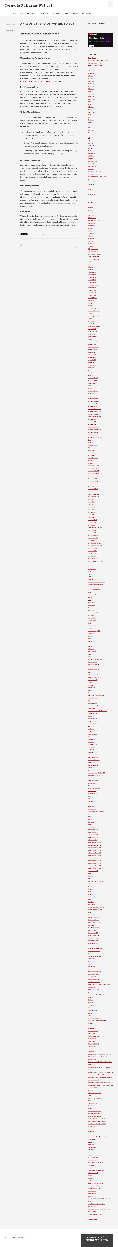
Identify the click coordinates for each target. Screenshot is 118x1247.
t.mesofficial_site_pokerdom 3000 (97, 1121)
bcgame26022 (92, 357)
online (89, 824)
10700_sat (91, 120)
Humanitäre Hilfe (92, 680)
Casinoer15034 (92, 533)
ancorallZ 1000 (92, 272)
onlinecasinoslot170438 (94, 863)
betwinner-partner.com (94, 411)
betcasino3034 (92, 383)
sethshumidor (92, 1038)
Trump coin (91, 1144)
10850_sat (91, 130)
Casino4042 (91, 514)
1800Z (89, 151)
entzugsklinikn (92, 615)
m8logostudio (92, 762)
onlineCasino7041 (93, 835)
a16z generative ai (93, 249)
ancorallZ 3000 (92, 295)
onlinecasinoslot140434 (94, 855)
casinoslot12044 (92, 551)
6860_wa (90, 207)
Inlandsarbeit (91, 708)
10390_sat (91, 94)
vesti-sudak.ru (92, 1160)
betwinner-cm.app (93, 401)
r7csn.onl (90, 1005)
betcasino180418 (93, 378)
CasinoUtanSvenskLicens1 (95, 561)
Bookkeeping (91, 453)
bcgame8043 (91, 362)
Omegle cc (91, 822)
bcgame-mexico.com (93, 347)
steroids (90, 1106)
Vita (14, 13)
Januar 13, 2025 (10, 24)
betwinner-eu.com (93, 406)
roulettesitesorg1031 (94, 1018)
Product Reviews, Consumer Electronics (99, 984)
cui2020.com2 (92, 587)
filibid (89, 623)
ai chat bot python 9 (93, 256)
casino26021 (91, 512)
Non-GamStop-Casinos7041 (96, 811)
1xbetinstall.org (92, 166)
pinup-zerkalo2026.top (94, 922)
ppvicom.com (91, 966)
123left (90, 148)
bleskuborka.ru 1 (92, 445)
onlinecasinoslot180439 (94, 865)
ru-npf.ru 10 (91, 1023)
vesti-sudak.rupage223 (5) (95, 1162)
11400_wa (90, 143)
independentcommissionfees (96, 695)
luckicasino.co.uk (92, 755)
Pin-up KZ (90, 894)
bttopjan (90, 463)
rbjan (89, 1007)
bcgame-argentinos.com (94, 342)
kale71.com (91, 729)
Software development (94, 1093)
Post (89, 961)
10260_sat (91, 89)
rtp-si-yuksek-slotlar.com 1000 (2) (97, 1020)
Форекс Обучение (93, 1219)
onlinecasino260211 (93, 829)
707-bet (90, 210)
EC (88, 607)
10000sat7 (91, 73)
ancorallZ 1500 (92, 280)
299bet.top (91, 184)
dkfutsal (90, 597)
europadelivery (92, 618)
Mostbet (90, 785)
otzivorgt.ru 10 (92, 876)
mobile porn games (93, 780)
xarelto (90, 1196)
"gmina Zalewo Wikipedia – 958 (96, 65)
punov (89, 992)
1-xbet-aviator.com (93, 71)
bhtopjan (90, 442)
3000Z (89, 189)
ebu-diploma (91, 605)
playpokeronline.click (93, 927)
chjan (89, 571)
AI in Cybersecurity (93, 259)
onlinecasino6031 (93, 832)
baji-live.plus (91, 321)
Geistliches (91, 649)
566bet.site (91, 202)
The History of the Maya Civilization (98, 1136)
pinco (89, 899)
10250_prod (91, 86)
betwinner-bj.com (93, 398)
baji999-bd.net (92, 323)
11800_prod (91, 145)
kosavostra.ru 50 (92, 744)
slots (89, 1049)
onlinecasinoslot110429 (94, 845)
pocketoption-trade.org (94, 951)
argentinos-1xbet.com (94, 311)
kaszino (90, 731)
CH (88, 566)
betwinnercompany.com (94, 429)
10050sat (90, 78)
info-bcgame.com (92, 703)
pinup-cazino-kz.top (93, 920)
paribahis (90, 884)
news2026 (91, 806)
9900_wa (90, 241)
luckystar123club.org (94, 760)
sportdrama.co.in (92, 1103)
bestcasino (91, 367)
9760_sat (90, 233)
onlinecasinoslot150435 (94, 858)
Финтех (90, 1217)
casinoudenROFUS (93, 558)
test (89, 1134)
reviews (90, 1015)
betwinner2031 (92, 419)
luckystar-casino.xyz (93, 757)
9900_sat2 (91, 238)
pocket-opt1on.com (93, 935)
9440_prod (91, 225)
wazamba (90, 1175)
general (90, 656)
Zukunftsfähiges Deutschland (96, 1204)
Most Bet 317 (92, 783)
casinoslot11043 (92, 548)
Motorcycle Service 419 (94, 788)
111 (89, 138)
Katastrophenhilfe (93, 734)
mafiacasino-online (93, 767)
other (89, 873)
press (89, 969)
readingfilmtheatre (93, 1010)
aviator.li (90, 318)
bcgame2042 (91, 352)
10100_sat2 (91, 81)
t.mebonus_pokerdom (94, 1113)
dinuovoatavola (92, 594)
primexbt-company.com (94, 971)
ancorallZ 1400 (92, 277)
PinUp (89, 912)
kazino (89, 736)
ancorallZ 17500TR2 (93, 287)
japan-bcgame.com (93, 721)
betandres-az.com (93, 373)
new (89, 798)
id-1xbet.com (91, 687)
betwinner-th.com (93, 414)
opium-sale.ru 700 (93, 871)
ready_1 (90, 1013)
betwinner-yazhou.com (94, 416)
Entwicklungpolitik (93, 613)
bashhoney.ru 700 (93, 331)
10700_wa (90, 122)
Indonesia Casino (93, 698)
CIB (89, 574)
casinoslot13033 (92, 556)
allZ (89, 264)
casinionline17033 (93, 476)
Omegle (90, 819)
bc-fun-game (91, 334)
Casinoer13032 (92, 530)
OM (89, 814)
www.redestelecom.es (94, 1188)
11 (88, 132)
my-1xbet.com (92, 791)
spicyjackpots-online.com (95, 1098)
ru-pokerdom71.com (93, 1026)
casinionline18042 (93, 478)
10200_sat (91, 83)
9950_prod (91, 243)
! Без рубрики (9, 30)
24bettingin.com (92, 182)
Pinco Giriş (91, 902)
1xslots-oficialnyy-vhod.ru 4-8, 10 (97, 176)
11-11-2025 (91, 135)
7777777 (90, 212)
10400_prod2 (91, 96)
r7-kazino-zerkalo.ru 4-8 (94, 995)
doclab (89, 600)
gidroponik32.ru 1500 (94, 664)
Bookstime (91, 455)
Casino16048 (91, 504)
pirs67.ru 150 (91, 925)
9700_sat (90, 231)
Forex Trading (92, 633)
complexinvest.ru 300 (94, 579)
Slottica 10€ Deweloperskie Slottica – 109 (100, 1054)
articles (90, 313)
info (89, 700)
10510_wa (90, 109)
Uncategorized (92, 1147)
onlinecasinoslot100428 (94, 842)
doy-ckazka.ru (91, 602)
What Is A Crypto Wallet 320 (96, 1183)
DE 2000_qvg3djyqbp (94, 589)
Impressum (86, 13)
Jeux (89, 726)
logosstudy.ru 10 (92, 752)
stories (90, 1108)
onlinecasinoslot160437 (94, 860)
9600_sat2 (91, 228)
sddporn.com (91, 1033)
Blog (22, 13)
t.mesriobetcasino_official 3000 (97, 1124)
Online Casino (92, 827)
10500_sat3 (91, 104)
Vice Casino (91, 1165)
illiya (89, 693)
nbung (89, 796)
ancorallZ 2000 (92, 290)
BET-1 (89, 370)
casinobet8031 (92, 525)
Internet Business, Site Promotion (97, 711)
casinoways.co (92, 564)
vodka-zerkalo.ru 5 (93, 1173)
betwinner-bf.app (93, 396)
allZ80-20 (90, 267)
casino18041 (91, 507)
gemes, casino (92, 651)
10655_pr (90, 117)
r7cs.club (90, 997)
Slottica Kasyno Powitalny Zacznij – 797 (99, 1082)
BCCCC (90, 339)
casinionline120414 (93, 471)
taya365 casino (92, 1126)
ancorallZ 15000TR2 (93, 285)
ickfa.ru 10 (90, 685)
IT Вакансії (91, 716)
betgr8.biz (90, 385)
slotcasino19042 (92, 1046)
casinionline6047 (92, 483)
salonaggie (91, 1028)
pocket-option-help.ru (94, 938)
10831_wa (90, 127)
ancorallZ (90, 269)
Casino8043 (91, 517)
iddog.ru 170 (91, 690)
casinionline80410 (93, 489)
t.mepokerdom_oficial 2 (94, 1116)
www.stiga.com (92, 1193)
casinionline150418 (93, 473)
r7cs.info (90, 1000)
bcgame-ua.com (92, 349)
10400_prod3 (91, 99)
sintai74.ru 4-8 (92, 1041)
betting (90, 388)
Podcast (56, 13)
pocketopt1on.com (93, 945)
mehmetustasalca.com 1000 (96, 775)
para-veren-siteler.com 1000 (96, 881)
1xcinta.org (91, 169)
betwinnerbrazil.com (93, 427)
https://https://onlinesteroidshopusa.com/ (37, 81)
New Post (90, 801)
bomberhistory (92, 450)
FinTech (90, 628)
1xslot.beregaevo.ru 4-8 (94, 174)
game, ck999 (91, 641)
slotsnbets (91, 1051)
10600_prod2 (91, 112)
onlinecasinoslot (92, 840)
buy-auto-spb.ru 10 (93, 465)
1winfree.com (91, 153)
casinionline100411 (93, 468)
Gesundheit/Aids (92, 662)
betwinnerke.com (93, 432)
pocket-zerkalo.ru (93, 940)
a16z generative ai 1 (93, 251)
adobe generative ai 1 (94, 254)
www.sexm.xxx (92, 1191)
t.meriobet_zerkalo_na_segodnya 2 (97, 1118)
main (89, 770)
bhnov (89, 440)
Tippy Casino (91, 1139)
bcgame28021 (92, 360)
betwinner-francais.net (94, 409)
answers (90, 305)
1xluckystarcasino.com (94, 171)
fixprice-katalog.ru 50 (94, 631)
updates (90, 1155)
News (89, 804)
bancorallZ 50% (92, 329)
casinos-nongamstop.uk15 (95, 545)
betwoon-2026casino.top (95, 437)
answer (90, 303)
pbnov (89, 886)
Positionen (32, 13)
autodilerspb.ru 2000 (94, 316)
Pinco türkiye (91, 904)
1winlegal (90, 158)
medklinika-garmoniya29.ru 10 (96, 773)
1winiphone (91, 156)
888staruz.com (92, 218)
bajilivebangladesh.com (94, 326)
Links (66, 13)
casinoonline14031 (93, 535)
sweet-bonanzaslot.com (94, 1111)
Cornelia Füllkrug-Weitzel (28, 5)
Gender (90, 654)
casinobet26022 (92, 522)
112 (89, 140)
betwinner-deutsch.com (94, 403)
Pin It (42, 234)
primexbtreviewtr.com (94, 982)
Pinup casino (91, 915)
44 (88, 197)
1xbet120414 (91, 163)
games (89, 644)
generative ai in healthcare (95, 659)
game (89, 638)
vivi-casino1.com (92, 1167)
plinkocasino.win (92, 930)
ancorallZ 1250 (92, 274)
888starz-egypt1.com (94, 220)
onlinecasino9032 (93, 837)
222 (89, 179)
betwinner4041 (92, 422)
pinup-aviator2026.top (94, 917)
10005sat (90, 76)
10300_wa (90, 91)
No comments (92, 809)
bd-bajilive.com (92, 365)
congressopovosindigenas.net (96, 582)
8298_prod (91, 215)
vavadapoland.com (93, 1157)
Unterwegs (44, 13)
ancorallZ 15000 (92, 282)
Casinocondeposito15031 (95, 527)
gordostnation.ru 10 (93, 667)
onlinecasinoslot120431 (94, 850)
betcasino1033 (92, 375)
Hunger (90, 682)
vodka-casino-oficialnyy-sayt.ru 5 (97, 1170)
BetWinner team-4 (93, 391)
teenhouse (91, 1131)
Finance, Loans (92, 625)
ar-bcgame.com (92, 308)
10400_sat (91, 102)
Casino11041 (91, 502)
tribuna (90, 1142)
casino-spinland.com (93, 496)
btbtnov (90, 460)
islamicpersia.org (92, 713)
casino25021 (91, 509)
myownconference (93, 793)
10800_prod (91, 125)
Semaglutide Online (93, 1036)
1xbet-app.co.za (92, 161)
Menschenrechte (93, 778)
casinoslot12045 (92, 553)
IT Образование (92, 718)
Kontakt (75, 13)
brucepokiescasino (93, 458)
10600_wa (90, 114)
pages (89, 878)
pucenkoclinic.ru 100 (93, 989)
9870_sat (90, 236)
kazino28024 (91, 739)
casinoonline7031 (93, 540)
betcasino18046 (92, 380)
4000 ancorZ (91, 194)
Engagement (91, 610)
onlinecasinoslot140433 (94, 853)
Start (7, 13)
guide (89, 672)
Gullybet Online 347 (93, 674)
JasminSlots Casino (93, 724)
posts (89, 964)
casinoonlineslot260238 (94, 543)
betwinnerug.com (93, 434)
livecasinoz (91, 749)
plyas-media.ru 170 (93, 933)
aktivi (89, 262)
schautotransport (93, 1031)
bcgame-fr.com (92, 344)
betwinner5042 (92, 424)
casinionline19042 (93, 481)
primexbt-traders (92, 976)
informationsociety (93, 705)
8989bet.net (91, 223)
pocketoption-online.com (95, 948)
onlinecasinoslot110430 (94, 847)
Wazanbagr (91, 1178)
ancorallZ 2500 (92, 292)
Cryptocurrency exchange (95, 584)
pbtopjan (90, 889)
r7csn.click (91, 1002)
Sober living (91, 1090)
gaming (90, 646)
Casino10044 (91, 499)
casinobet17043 (92, 520)
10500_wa (90, 107)
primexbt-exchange (93, 974)
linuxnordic (91, 747)
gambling (90, 636)
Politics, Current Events (94, 956)
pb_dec (90, 891)
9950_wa (90, 246)
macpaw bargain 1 (93, 765)
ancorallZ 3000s (92, 298)
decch (89, 592)
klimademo (91, 742)
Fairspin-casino (92, 620)
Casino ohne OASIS (93, 494)
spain (89, 1095)
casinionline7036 (92, 486)
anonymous (91, 300)
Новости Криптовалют (94, 1214)
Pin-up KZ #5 (91, 896)
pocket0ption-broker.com (95, 943)
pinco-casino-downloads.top (96, 907)
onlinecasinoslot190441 (94, 868)
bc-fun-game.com (93, 336)
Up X (89, 1152)
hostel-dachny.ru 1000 (94, 677)
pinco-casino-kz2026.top (95, 909)
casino (89, 491)
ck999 (89, 576)
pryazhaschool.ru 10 (93, 987)
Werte (89, 1180)
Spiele (89, 1100)
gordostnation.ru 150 (94, 669)
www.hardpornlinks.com (94, 1186)
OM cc (89, 816)
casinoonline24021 (93, 538)
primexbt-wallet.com (93, 979)
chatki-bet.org (92, 569)
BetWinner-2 (91, 393)
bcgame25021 (92, 354)
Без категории (92, 1206)
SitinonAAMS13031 (93, 1044)
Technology (91, 1129)
